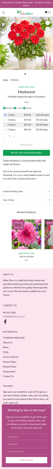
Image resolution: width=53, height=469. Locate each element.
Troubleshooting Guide (14, 337)
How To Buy (8, 200)
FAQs (5, 352)
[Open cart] (49, 12)
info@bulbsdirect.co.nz (14, 316)
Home (5, 80)
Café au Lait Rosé (26, 256)
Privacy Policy (9, 361)
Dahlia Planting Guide (13, 191)
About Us (7, 342)
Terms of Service (11, 357)
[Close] (48, 407)
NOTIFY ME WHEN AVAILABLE (26, 152)
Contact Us (8, 376)
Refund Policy (9, 366)
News (5, 347)
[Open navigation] (3, 12)
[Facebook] (5, 322)
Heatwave (15, 80)
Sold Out (26, 145)
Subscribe (26, 460)
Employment (9, 371)
